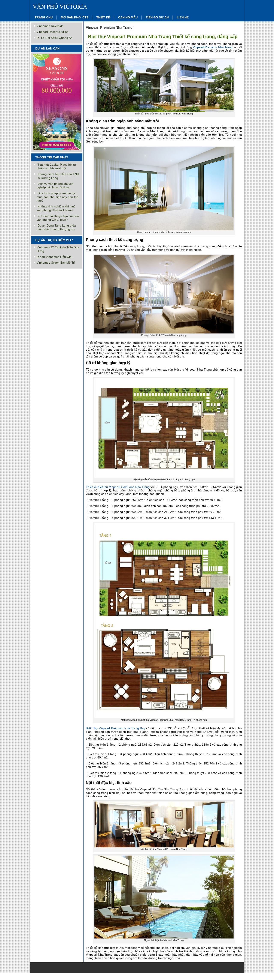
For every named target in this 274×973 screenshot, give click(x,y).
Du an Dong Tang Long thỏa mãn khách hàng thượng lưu (56, 227)
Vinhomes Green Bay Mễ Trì (56, 262)
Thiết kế (103, 17)
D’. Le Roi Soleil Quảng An (54, 37)
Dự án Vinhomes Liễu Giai (54, 256)
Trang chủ (44, 17)
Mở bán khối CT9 (74, 17)
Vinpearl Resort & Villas (52, 31)
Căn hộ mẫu (128, 17)
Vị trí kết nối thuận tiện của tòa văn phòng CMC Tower (58, 217)
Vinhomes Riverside (50, 26)
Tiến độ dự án (157, 17)
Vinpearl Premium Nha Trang (212, 47)
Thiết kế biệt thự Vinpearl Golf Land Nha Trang (118, 487)
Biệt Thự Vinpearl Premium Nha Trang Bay (115, 728)
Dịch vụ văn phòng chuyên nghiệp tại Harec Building (55, 185)
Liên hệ (183, 17)
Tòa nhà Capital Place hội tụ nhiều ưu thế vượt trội (56, 166)
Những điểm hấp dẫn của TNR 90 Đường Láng (58, 175)
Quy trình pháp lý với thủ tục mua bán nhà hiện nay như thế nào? (57, 196)
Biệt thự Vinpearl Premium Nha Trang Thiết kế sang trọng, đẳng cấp (162, 36)
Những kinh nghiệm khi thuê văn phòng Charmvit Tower (56, 208)
